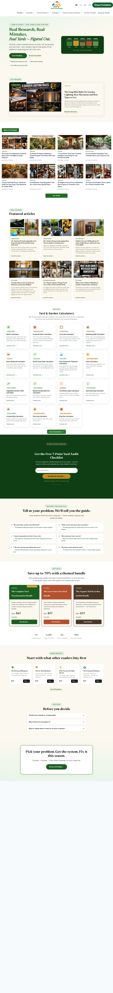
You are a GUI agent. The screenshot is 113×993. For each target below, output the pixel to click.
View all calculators (55, 432)
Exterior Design (49, 280)
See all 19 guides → (56, 689)
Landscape (15, 238)
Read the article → (16, 256)
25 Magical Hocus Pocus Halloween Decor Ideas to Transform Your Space (70, 184)
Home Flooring (89, 151)
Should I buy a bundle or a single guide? (42, 715)
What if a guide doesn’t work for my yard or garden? (47, 728)
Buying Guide (104, 13)
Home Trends (90, 13)
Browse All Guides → (56, 767)
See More (56, 195)
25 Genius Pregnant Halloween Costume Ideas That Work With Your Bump (42, 156)
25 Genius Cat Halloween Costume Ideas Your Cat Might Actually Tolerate (14, 156)
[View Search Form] (89, 5)
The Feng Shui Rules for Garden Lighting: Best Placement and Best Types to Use (81, 95)
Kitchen (14, 280)
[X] (81, 5)
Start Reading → (18, 56)
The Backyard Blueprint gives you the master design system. (34, 527)
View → (26, 681)
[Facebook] (76, 5)
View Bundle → (24, 622)
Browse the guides (35, 55)
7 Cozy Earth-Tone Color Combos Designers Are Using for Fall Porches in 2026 (69, 156)
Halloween (4, 151)
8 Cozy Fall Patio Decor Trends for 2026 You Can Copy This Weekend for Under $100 (14, 184)
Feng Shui (67, 85)
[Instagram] (85, 5)
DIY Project (80, 238)
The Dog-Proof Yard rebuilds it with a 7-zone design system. (82, 550)
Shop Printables (102, 5)
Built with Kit (56, 484)
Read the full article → (71, 111)
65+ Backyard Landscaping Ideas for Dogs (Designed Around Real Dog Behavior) (23, 243)
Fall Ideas (60, 151)
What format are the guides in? (39, 722)
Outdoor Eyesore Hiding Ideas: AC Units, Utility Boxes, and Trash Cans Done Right (88, 243)
